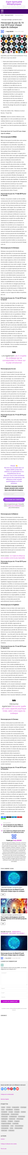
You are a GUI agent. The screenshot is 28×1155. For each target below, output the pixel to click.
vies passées (5, 1128)
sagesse (17, 1121)
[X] (8, 817)
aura (3, 1109)
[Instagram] (8, 1088)
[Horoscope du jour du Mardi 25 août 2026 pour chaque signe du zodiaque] (14, 878)
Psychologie (20, 1118)
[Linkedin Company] (14, 1088)
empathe (17, 1111)
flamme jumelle (5, 1114)
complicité (4, 1111)
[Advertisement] (14, 1032)
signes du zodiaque (6, 1123)
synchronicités (5, 1125)
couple (11, 1111)
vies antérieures (19, 1125)
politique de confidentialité (14, 506)
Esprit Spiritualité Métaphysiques (14, 3)
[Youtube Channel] (17, 1088)
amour (9, 1107)
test (12, 1125)
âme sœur (4, 1130)
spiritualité (16, 1123)
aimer (3, 1107)
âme (12, 1128)
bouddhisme (10, 1109)
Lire (3, 894)
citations (17, 1109)
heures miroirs (15, 1114)
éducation (12, 1130)
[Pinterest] (19, 817)
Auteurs (3, 1139)
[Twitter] (5, 1088)
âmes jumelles (19, 1128)
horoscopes (5, 1116)
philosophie (4, 1118)
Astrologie (24, 1107)
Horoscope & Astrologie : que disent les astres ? (11, 887)
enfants (23, 1111)
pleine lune (12, 1118)
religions (11, 1121)
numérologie (22, 1116)
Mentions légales (5, 1099)
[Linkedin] (14, 817)
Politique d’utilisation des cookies (9, 1143)
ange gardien (16, 1107)
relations (4, 1121)
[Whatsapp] (3, 818)
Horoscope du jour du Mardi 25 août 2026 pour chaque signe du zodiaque (12, 890)
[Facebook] (3, 817)
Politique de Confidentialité (7, 1094)
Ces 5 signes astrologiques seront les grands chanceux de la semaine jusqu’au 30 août (14, 918)
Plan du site (3, 1148)
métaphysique (13, 1116)
